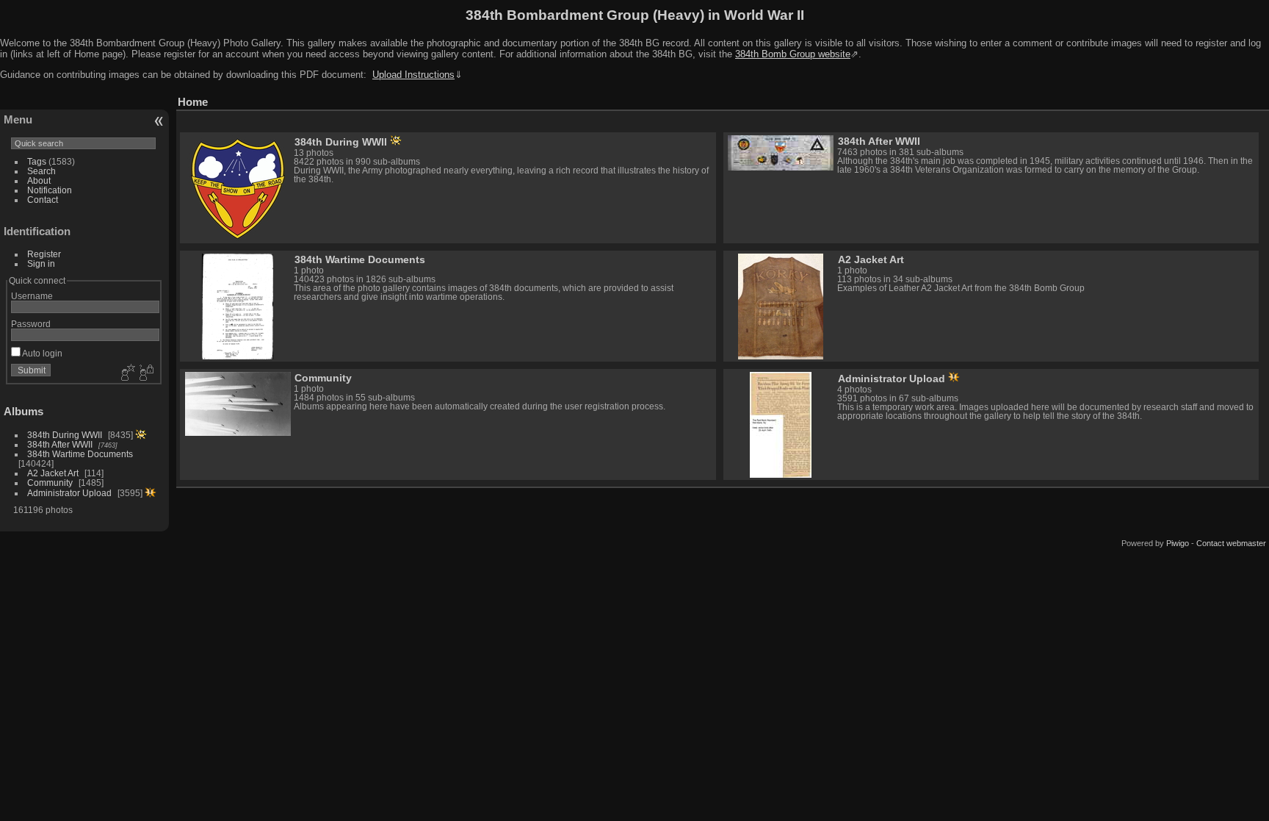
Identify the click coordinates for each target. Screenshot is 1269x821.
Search (41, 171)
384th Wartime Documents (80, 454)
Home (193, 102)
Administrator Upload (69, 493)
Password (31, 324)
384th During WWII (64, 435)
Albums (23, 411)
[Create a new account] (126, 373)
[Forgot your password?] (145, 373)
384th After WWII (60, 444)
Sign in (41, 263)
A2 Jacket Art (53, 473)
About (39, 180)
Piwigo (1177, 543)
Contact (42, 199)
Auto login (41, 353)
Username (32, 296)
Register (44, 254)
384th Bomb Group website (792, 54)
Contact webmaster (1231, 543)
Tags (36, 161)
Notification (49, 190)
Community (50, 482)
